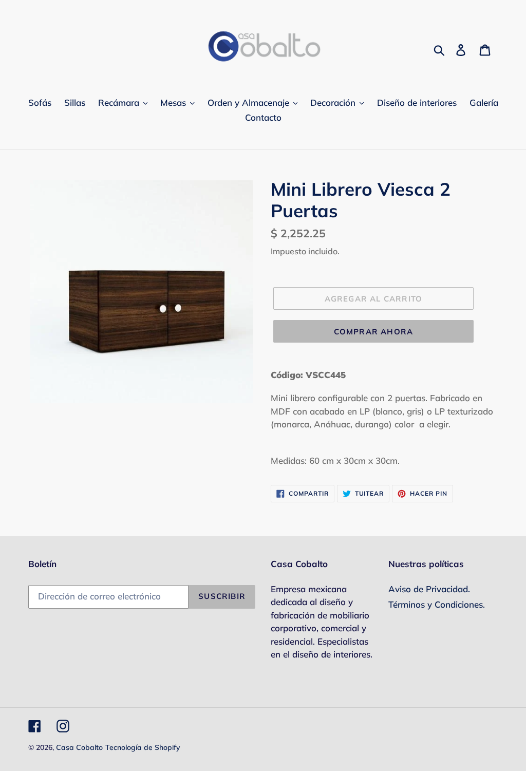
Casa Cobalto (79, 747)
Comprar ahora (374, 331)
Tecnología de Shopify (142, 747)
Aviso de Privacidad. (429, 589)
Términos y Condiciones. (436, 604)
